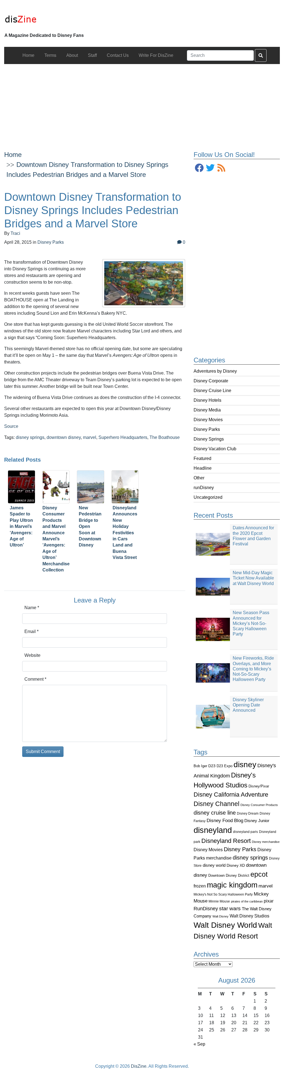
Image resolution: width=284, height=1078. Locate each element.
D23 (211, 766)
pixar (268, 901)
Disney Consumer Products (259, 805)
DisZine (138, 1066)
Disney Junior (256, 820)
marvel (265, 886)
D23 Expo (224, 766)
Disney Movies (208, 419)
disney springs (250, 858)
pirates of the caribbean (247, 901)
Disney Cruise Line (212, 390)
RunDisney (206, 908)
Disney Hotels (207, 400)
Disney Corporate (211, 380)
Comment (35, 679)
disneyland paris (245, 831)
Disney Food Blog (225, 820)
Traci (15, 233)
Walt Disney (220, 916)
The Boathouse (164, 437)
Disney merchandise (266, 841)
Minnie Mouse (219, 901)
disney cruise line (215, 813)
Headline (203, 468)
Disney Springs (209, 439)
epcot (259, 874)
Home (13, 154)
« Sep (199, 1044)
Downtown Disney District (228, 875)
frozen (200, 885)
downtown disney (64, 437)
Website (32, 655)
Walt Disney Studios (249, 915)
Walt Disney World (225, 925)
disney (245, 764)
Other (199, 478)
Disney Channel (216, 803)
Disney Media (207, 410)
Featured (202, 458)
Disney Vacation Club (215, 448)
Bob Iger (200, 766)
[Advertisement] (142, 103)
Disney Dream (247, 813)
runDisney (204, 487)
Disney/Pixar (258, 786)
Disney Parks (207, 429)
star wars (230, 908)
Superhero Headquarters (122, 437)
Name (31, 607)
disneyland (213, 830)
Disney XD (236, 865)
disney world (214, 865)
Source (11, 426)
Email (31, 631)
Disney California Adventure (231, 794)
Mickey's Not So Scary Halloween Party (223, 894)
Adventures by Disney (215, 371)
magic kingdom (232, 885)
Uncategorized (208, 497)
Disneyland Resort (226, 840)
